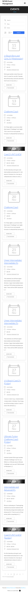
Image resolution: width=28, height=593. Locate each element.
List (10, 33)
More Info (9, 84)
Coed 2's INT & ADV (12, 154)
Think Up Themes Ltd (11, 587)
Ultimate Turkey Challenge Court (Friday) (11, 439)
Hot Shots (9, 122)
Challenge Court (11, 111)
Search (19, 32)
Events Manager (10, 576)
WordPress (23, 587)
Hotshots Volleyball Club (13, 69)
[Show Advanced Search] (5, 33)
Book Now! (11, 87)
